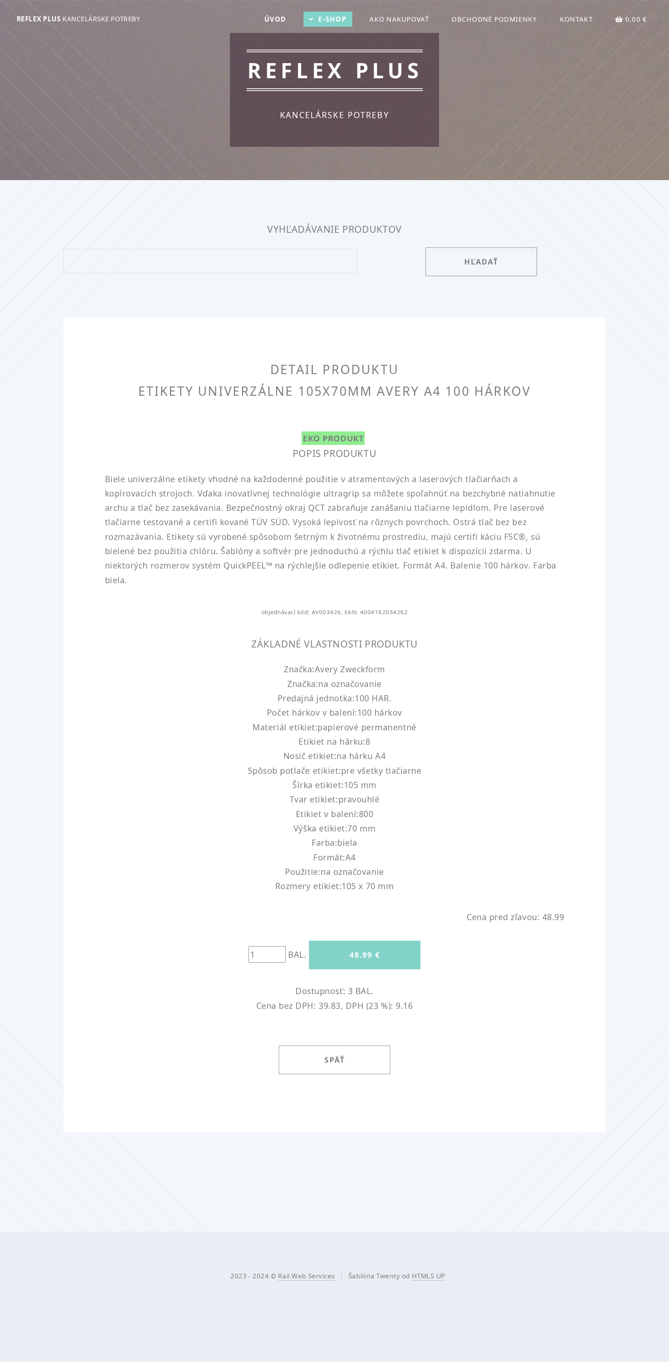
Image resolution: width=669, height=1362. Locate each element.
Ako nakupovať (399, 19)
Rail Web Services (306, 1275)
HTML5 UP (428, 1275)
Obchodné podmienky (494, 19)
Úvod (275, 19)
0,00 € (636, 19)
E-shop (332, 19)
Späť (334, 1060)
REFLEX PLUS (79, 18)
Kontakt (576, 19)
